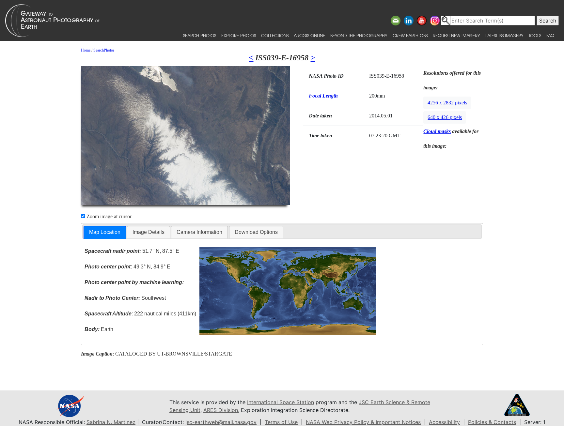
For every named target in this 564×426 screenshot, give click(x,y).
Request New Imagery (456, 35)
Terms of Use (281, 422)
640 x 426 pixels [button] (445, 117)
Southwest (125, 298)
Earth (99, 329)
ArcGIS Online (309, 35)
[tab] (105, 232)
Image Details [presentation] (148, 232)
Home (85, 50)
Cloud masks (437, 131)
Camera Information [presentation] (199, 232)
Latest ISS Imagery (504, 35)
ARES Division (220, 410)
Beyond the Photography (358, 35)
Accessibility (444, 422)
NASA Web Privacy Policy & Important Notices (363, 422)
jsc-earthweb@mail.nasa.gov (221, 422)
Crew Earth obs (410, 35)
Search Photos (199, 35)
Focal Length (323, 96)
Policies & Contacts (492, 422)
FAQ (550, 35)
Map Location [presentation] (104, 232)
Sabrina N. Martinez (110, 422)
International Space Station (280, 402)
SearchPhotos (104, 50)
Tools (535, 35)
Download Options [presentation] (256, 232)
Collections (275, 35)
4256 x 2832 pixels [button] (447, 102)
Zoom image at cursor (108, 216)
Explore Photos (238, 35)
